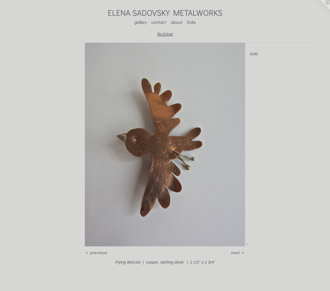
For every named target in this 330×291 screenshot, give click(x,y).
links (191, 22)
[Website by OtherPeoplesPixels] (321, 9)
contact (158, 22)
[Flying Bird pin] (165, 144)
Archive (165, 33)
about (177, 22)
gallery (140, 22)
